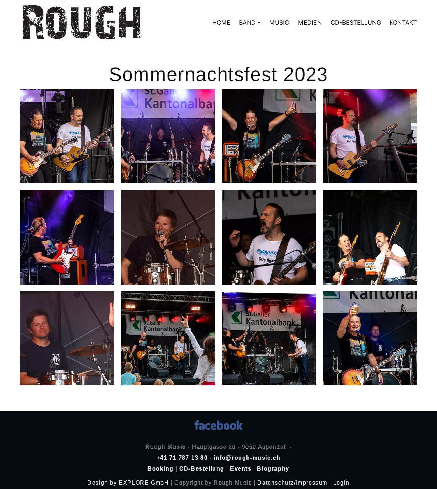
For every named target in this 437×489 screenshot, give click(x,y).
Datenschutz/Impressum (292, 483)
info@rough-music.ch (247, 458)
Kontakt (403, 22)
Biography (273, 469)
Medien (310, 22)
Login (341, 483)
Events (241, 469)
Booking (160, 469)
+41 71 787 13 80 (182, 458)
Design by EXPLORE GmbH (129, 483)
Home (221, 22)
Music (279, 22)
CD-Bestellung (355, 22)
